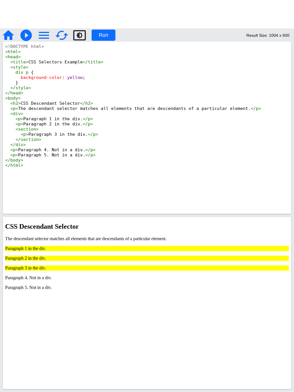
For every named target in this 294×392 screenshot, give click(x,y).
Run (103, 35)
